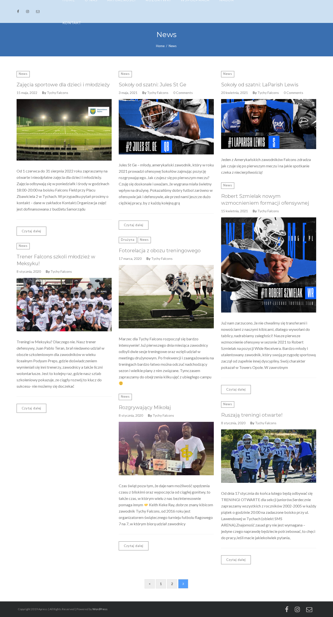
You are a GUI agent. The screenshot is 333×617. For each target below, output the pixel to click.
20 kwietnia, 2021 (234, 93)
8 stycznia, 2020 (29, 271)
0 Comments (183, 93)
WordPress (100, 609)
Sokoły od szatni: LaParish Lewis (259, 85)
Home (160, 46)
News (23, 74)
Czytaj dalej (31, 231)
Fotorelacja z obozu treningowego (160, 250)
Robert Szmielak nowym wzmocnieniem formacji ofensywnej (265, 199)
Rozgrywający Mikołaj (145, 407)
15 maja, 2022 (27, 93)
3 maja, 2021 (128, 93)
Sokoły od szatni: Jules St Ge (152, 85)
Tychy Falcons (57, 93)
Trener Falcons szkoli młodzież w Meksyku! (56, 260)
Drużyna (128, 240)
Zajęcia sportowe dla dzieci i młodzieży (63, 85)
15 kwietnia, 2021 (234, 211)
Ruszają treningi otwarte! (252, 415)
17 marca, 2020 (130, 258)
